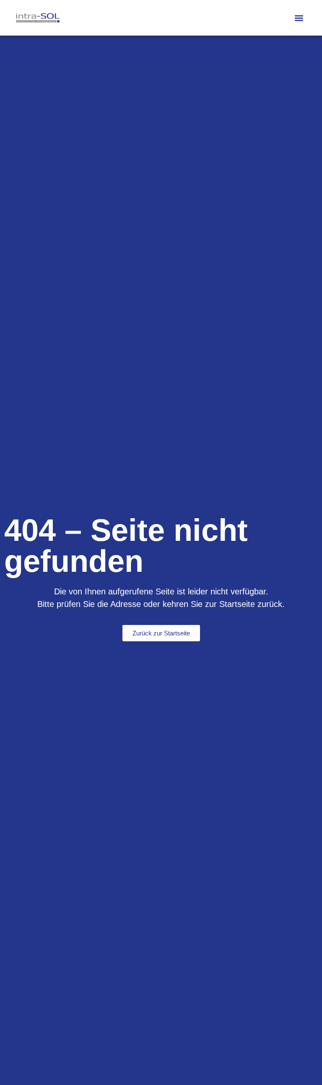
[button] (299, 18)
